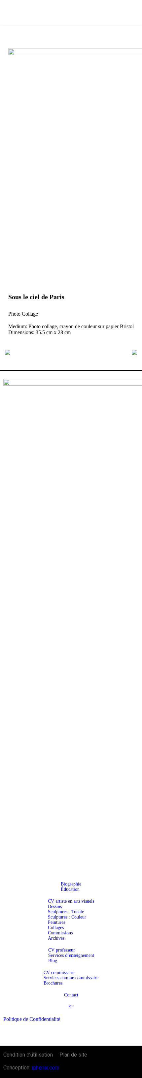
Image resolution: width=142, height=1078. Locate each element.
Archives (56, 938)
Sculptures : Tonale (66, 911)
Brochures (53, 983)
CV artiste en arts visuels (71, 901)
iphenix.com (45, 1067)
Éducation (70, 889)
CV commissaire (59, 972)
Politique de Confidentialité (31, 1019)
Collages (56, 927)
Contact (71, 994)
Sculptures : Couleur (67, 917)
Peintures (56, 922)
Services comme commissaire (71, 977)
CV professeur (61, 950)
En (71, 1006)
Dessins (55, 906)
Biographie (71, 884)
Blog (52, 960)
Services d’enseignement (71, 955)
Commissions (60, 932)
